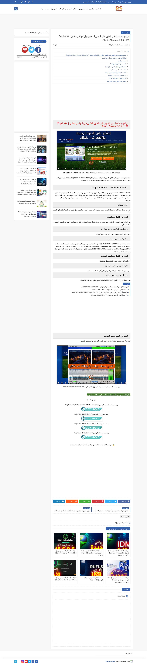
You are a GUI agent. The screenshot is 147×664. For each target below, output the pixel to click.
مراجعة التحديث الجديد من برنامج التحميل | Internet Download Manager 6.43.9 (118, 553)
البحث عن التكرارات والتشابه (117, 64)
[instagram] (21, 1)
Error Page (91, 2)
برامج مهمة (81, 9)
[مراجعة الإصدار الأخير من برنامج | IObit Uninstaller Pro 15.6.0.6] (65, 541)
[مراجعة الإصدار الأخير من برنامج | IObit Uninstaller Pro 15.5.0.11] (65, 568)
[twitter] (28, 1)
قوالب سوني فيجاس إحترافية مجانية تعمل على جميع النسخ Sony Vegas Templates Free (27, 160)
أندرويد (69, 9)
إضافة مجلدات (122, 61)
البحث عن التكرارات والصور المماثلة (115, 72)
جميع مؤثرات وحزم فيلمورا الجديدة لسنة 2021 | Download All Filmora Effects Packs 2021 (26, 192)
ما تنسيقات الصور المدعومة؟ (117, 70)
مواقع (64, 9)
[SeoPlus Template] (131, 661)
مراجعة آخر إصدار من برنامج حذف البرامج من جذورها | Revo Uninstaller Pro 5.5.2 (118, 579)
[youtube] (25, 1)
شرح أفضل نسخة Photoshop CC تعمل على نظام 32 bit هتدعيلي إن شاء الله (27, 214)
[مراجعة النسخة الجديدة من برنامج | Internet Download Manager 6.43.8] (91, 541)
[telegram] (15, 1)
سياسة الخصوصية (112, 2)
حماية (42, 9)
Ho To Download (101, 2)
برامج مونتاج (90, 9)
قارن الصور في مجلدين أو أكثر (117, 78)
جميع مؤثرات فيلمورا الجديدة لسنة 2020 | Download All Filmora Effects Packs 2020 (27, 138)
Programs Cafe (110, 661)
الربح (59, 9)
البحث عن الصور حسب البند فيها (116, 81)
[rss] (18, 1)
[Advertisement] (91, 100)
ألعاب (74, 9)
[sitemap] (36, 661)
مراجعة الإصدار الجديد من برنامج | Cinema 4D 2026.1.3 (109, 295)
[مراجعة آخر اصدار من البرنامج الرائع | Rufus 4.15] (91, 568)
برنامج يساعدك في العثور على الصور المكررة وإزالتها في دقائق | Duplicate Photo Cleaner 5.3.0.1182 (96, 55)
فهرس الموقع (127, 2)
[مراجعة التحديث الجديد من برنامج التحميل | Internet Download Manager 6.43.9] (118, 541)
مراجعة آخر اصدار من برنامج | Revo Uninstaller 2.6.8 (110, 289)
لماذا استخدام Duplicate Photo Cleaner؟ (113, 58)
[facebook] (32, 1)
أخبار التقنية (98, 9)
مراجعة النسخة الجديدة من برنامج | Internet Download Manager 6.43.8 (92, 553)
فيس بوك (54, 9)
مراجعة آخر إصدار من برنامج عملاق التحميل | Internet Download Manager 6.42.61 (100, 292)
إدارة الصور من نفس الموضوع (117, 75)
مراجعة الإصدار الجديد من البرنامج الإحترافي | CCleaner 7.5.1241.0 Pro (104, 287)
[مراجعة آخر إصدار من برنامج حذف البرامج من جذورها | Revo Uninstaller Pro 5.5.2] (118, 568)
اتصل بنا (120, 2)
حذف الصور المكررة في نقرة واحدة (115, 67)
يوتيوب (47, 9)
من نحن (85, 2)
